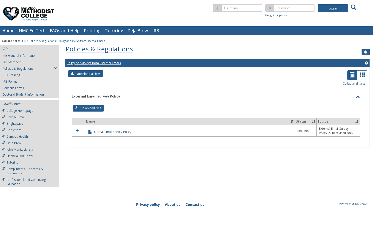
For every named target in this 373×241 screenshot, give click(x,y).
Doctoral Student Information (23, 94)
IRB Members (12, 62)
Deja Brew (138, 30)
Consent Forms (13, 88)
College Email (15, 117)
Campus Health (17, 136)
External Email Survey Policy (111, 132)
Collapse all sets (354, 83)
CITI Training (11, 75)
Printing (92, 30)
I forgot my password (278, 15)
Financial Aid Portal (19, 156)
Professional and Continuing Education (26, 182)
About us (172, 204)
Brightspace (14, 123)
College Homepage (19, 111)
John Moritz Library (19, 149)
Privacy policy (148, 204)
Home (8, 30)
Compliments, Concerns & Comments (24, 171)
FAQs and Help (65, 30)
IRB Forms (9, 81)
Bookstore (13, 130)
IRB (155, 30)
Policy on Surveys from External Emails (81, 41)
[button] (85, 73)
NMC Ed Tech (32, 30)
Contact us (194, 204)
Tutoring (114, 30)
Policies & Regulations (42, 41)
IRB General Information (19, 56)
